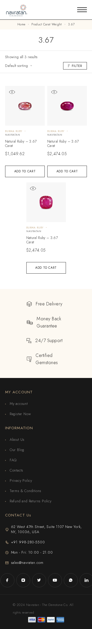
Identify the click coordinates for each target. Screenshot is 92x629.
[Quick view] (12, 92)
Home (21, 24)
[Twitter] (39, 580)
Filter (77, 65)
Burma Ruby (13, 131)
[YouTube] (55, 580)
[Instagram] (23, 580)
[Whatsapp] (71, 580)
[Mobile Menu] (82, 9)
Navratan (12, 135)
